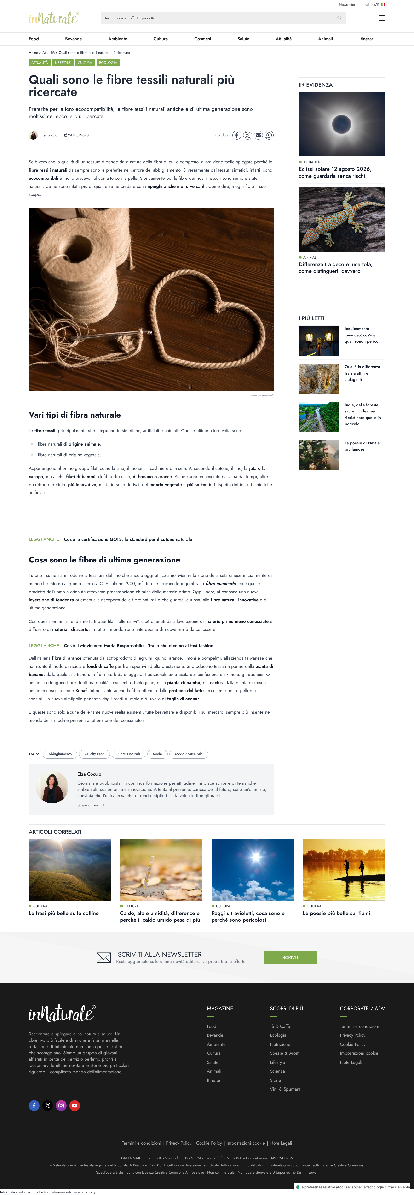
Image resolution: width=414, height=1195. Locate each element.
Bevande (73, 39)
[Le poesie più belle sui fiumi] (344, 870)
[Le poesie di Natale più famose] (319, 455)
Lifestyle (63, 62)
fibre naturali (128, 754)
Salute (243, 39)
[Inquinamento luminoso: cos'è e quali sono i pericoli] (319, 340)
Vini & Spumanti (286, 1089)
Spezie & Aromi (285, 1053)
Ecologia (108, 62)
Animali (325, 39)
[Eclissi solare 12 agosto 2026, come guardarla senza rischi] (342, 124)
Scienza (277, 1071)
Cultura (161, 39)
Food (34, 39)
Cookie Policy (353, 1044)
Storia (275, 1080)
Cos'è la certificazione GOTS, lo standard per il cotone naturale (128, 539)
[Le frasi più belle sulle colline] (70, 870)
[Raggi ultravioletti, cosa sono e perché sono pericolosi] (253, 870)
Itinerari (366, 39)
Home (33, 52)
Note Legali (351, 1062)
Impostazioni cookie (359, 1053)
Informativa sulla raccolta (19, 1192)
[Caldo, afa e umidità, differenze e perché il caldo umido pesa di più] (161, 870)
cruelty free (94, 754)
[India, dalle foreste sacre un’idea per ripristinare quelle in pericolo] (319, 417)
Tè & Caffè (280, 1026)
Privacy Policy (352, 1035)
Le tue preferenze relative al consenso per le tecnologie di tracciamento (352, 1187)
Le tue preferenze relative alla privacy (67, 1192)
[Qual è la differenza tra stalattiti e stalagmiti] (319, 379)
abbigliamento (60, 754)
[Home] (54, 18)
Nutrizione (280, 1044)
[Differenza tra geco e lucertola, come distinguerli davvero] (342, 219)
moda (157, 754)
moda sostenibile (189, 754)
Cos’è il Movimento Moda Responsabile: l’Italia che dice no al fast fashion (138, 645)
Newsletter (347, 4)
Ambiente (117, 39)
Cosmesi (202, 39)
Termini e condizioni (359, 1026)
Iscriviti (290, 957)
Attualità (284, 39)
